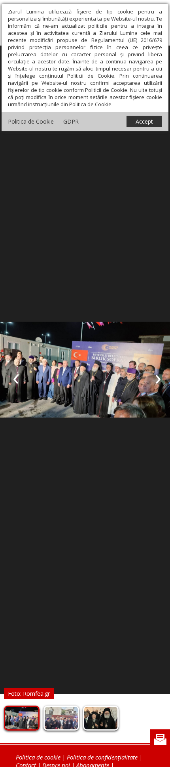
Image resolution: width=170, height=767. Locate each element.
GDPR (71, 121)
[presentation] (16, 377)
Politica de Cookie (31, 121)
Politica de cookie (38, 757)
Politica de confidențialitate (102, 757)
